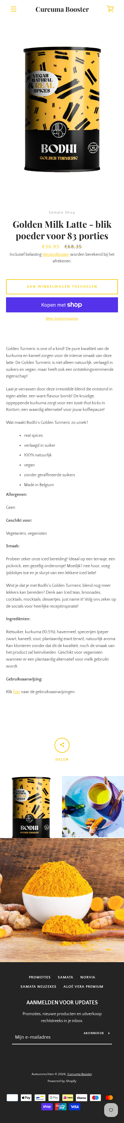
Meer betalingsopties (62, 319)
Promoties (40, 977)
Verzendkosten (55, 254)
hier (16, 692)
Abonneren (94, 1033)
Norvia (87, 977)
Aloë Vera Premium (84, 987)
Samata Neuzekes (38, 987)
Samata (65, 977)
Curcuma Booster (62, 9)
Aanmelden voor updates (62, 1003)
